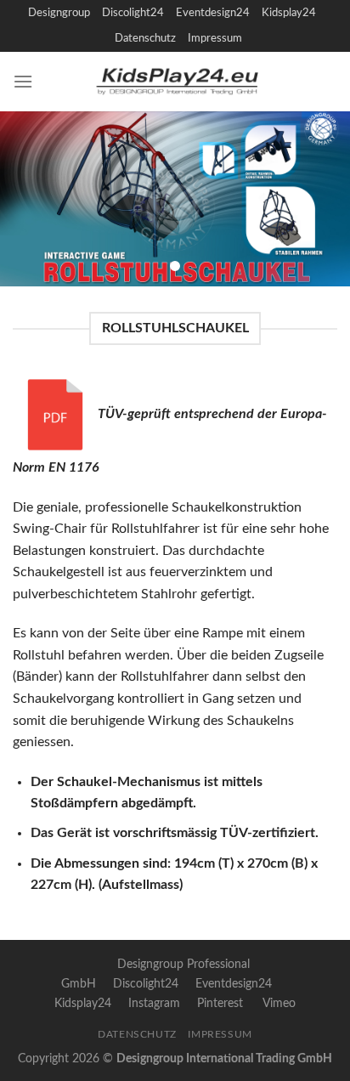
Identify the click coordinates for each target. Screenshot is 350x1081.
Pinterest (220, 1003)
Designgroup (59, 13)
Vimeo (279, 1003)
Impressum (215, 38)
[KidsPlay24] (185, 81)
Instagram (154, 1003)
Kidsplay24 (289, 13)
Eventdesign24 (213, 13)
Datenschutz (145, 38)
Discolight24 (133, 13)
